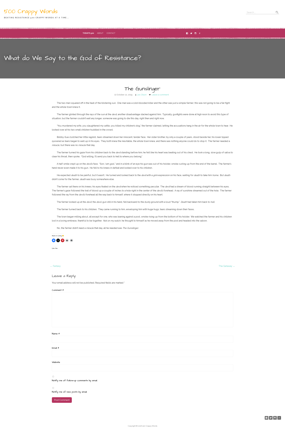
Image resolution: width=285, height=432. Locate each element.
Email (200, 33)
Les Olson (142, 95)
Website (56, 362)
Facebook (187, 33)
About (100, 33)
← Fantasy (55, 266)
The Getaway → (227, 266)
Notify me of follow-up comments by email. (74, 380)
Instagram (195, 33)
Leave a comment (160, 95)
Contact (111, 33)
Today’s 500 (88, 33)
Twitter (191, 33)
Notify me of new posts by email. (69, 391)
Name (56, 333)
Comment (58, 290)
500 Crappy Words (31, 11)
